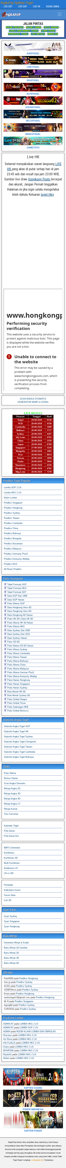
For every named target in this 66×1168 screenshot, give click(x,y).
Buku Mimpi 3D (11, 958)
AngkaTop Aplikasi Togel (17, 3)
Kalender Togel (11, 825)
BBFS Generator (12, 847)
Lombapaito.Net (37, 1160)
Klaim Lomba (10, 497)
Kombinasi (9, 852)
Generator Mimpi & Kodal (16, 942)
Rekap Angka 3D (12, 793)
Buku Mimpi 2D (11, 953)
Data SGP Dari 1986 (17, 596)
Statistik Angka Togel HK (16, 731)
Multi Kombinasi (12, 863)
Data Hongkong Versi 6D (19, 611)
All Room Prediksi (12, 569)
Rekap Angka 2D (12, 788)
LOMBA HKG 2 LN (29, 1024)
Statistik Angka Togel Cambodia (19, 752)
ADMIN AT (8, 1024)
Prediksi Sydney (12, 513)
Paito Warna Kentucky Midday (22, 676)
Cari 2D (7, 900)
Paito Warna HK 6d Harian (20, 622)
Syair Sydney (10, 916)
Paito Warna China (16, 664)
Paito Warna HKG (16, 626)
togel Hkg (47, 194)
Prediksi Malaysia (12, 548)
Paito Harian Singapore (18, 684)
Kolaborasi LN (11, 868)
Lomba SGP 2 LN (12, 487)
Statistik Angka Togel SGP (17, 726)
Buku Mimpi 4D (11, 963)
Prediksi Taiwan (11, 518)
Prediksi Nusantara (13, 543)
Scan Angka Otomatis (14, 783)
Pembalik (8, 885)
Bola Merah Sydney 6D (18, 695)
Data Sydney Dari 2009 (18, 630)
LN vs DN (8, 873)
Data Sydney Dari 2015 (18, 634)
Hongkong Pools (39, 179)
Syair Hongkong (11, 926)
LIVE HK (36, 6)
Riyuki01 (7, 1054)
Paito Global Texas (16, 703)
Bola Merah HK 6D (16, 691)
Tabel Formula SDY (16, 592)
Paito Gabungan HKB (17, 707)
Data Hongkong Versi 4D (19, 607)
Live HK (33, 157)
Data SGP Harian (15, 599)
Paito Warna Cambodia (18, 653)
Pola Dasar (9, 831)
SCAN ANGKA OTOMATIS (33, 399)
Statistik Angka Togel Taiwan (18, 746)
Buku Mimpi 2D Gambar (15, 947)
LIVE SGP (22, 6)
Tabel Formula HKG (17, 588)
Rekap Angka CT (12, 803)
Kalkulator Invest (12, 890)
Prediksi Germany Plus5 (16, 554)
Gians (6, 1046)
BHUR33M (8, 1050)
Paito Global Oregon (17, 699)
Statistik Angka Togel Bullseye (19, 757)
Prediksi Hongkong (13, 508)
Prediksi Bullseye (12, 533)
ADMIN (6, 1031)
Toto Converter (11, 814)
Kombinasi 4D (11, 858)
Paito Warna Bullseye (17, 661)
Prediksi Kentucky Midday (17, 559)
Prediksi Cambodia (13, 523)
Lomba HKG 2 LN (12, 492)
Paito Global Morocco (17, 710)
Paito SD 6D (13, 641)
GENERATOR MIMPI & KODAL (33, 402)
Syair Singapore (11, 921)
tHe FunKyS (9, 1043)
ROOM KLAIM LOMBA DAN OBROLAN (36, 1031)
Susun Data (9, 895)
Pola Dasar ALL (11, 836)
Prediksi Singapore (13, 502)
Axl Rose (7, 1039)
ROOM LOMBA (52, 6)
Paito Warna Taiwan (17, 657)
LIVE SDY (8, 6)
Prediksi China (11, 528)
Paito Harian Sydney (17, 687)
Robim (6, 1058)
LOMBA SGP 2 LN (29, 1027)
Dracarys (7, 1035)
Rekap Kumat (10, 809)
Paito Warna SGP (16, 603)
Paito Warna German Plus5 (20, 672)
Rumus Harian (11, 778)
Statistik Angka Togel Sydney (18, 736)
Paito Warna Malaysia (18, 668)
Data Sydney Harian (17, 638)
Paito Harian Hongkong (18, 680)
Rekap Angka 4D (12, 798)
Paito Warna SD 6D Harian (20, 645)
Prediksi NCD (10, 564)
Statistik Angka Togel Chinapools (20, 741)
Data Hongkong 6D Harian (20, 615)
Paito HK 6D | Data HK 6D (20, 619)
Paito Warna (10, 773)
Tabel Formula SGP (17, 584)
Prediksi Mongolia (12, 538)
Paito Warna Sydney (17, 649)
